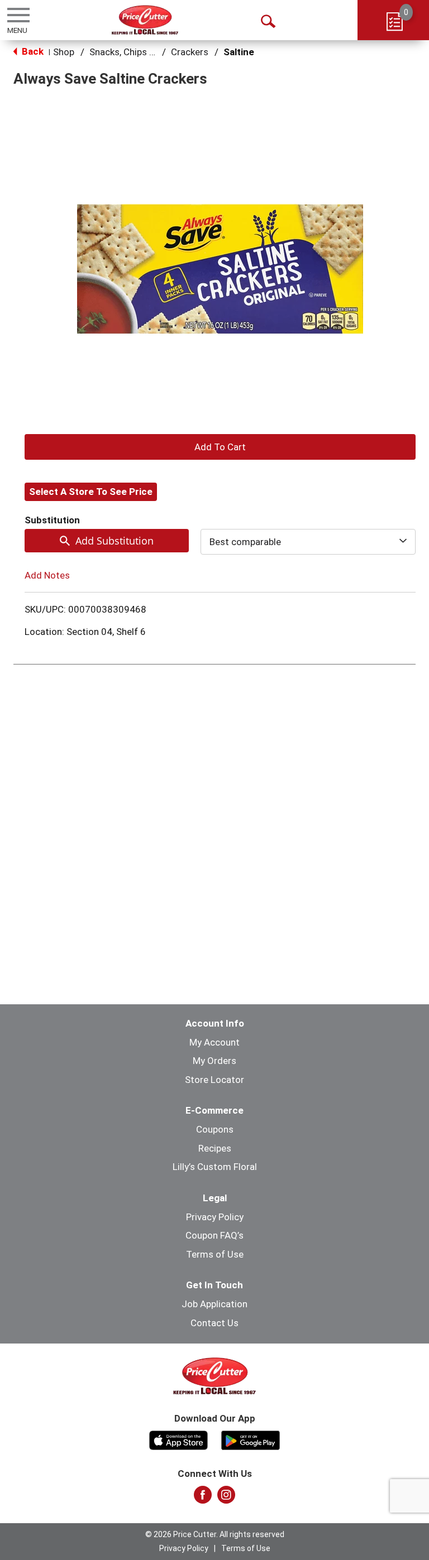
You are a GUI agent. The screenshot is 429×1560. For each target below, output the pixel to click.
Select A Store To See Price (90, 491)
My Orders (214, 1060)
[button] (220, 447)
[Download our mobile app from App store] (178, 1439)
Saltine (238, 51)
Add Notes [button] (47, 575)
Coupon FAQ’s (214, 1235)
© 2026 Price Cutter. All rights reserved (214, 1534)
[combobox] (308, 541)
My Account (214, 1042)
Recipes (214, 1148)
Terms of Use (215, 1254)
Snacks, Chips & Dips (132, 51)
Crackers (189, 51)
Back (32, 51)
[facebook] (203, 1498)
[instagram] (226, 1498)
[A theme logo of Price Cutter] (145, 19)
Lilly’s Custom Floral (215, 1166)
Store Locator (214, 1079)
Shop (63, 51)
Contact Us (214, 1322)
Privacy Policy (215, 1216)
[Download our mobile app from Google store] (250, 1439)
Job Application (214, 1303)
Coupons (214, 1129)
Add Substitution (114, 540)
